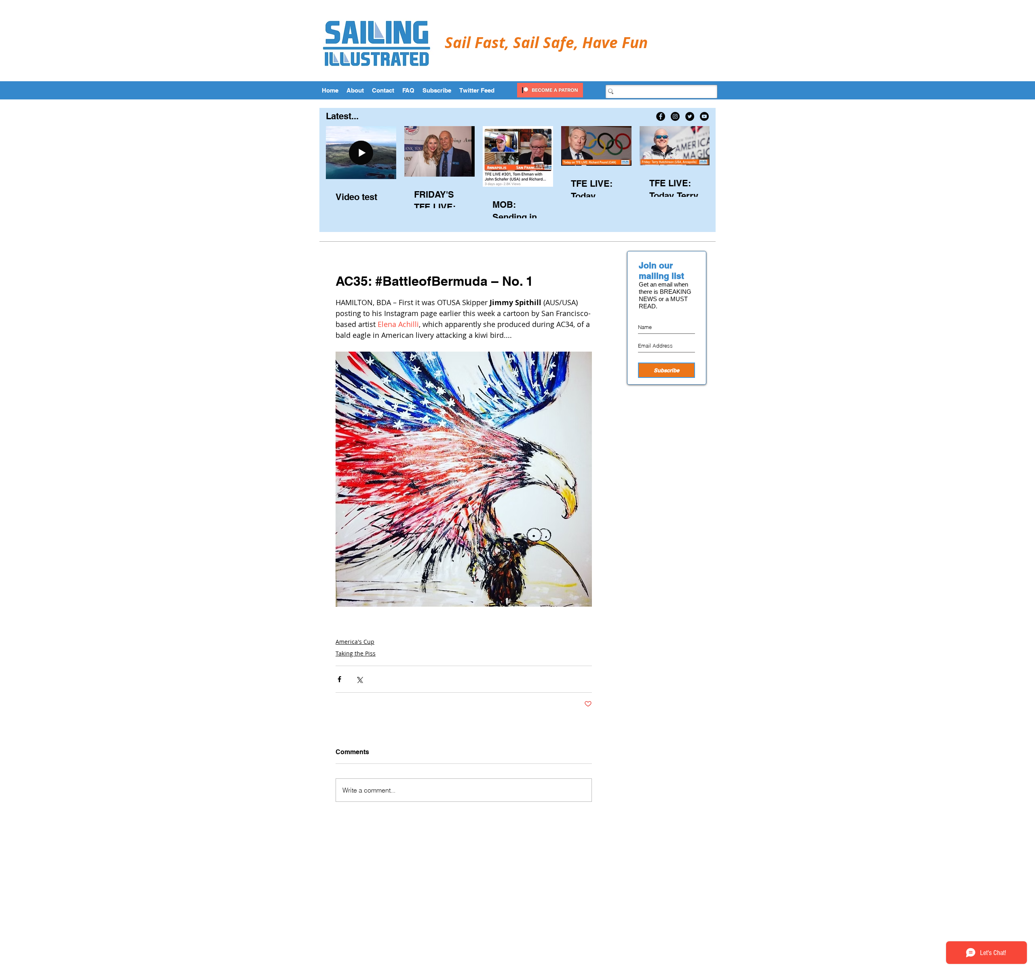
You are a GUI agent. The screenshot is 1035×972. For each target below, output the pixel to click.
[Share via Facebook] (339, 679)
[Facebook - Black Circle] (660, 116)
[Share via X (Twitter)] (359, 679)
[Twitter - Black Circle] (689, 116)
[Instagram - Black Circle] (675, 116)
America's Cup (355, 641)
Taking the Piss (356, 653)
